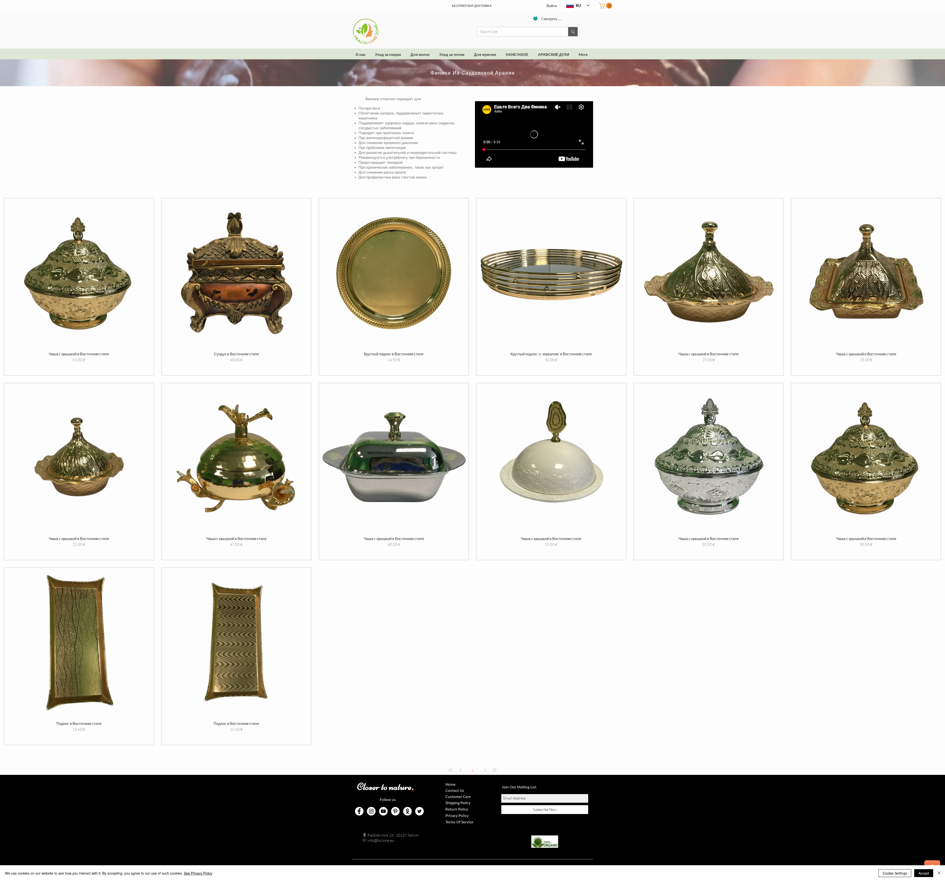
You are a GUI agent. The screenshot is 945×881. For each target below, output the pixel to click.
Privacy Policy (457, 815)
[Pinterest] (395, 811)
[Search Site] (573, 31)
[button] (606, 6)
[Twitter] (419, 811)
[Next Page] (485, 770)
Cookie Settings (895, 873)
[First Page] (451, 770)
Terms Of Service (459, 822)
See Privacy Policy (198, 873)
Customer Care (458, 796)
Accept (923, 873)
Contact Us (454, 790)
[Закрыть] (939, 873)
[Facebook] (359, 811)
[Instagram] (371, 811)
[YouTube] (383, 811)
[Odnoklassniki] (407, 811)
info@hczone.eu (375, 840)
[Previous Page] (460, 770)
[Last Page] (494, 770)
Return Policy (456, 809)
